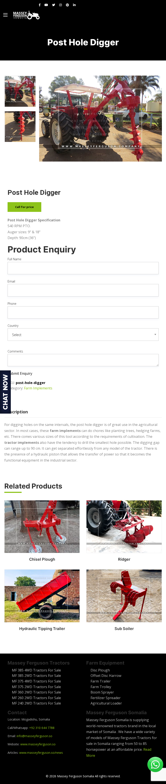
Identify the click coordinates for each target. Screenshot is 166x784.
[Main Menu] (5, 15)
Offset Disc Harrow (106, 675)
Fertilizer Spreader (106, 697)
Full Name (14, 259)
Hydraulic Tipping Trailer (42, 628)
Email (11, 281)
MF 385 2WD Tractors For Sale (36, 675)
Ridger (124, 559)
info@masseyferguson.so (34, 736)
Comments (15, 351)
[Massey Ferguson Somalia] (26, 15)
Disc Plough (100, 670)
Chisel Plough (42, 559)
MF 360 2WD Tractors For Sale (36, 692)
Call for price (24, 207)
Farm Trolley (101, 686)
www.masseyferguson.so (38, 744)
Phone (12, 304)
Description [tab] (16, 412)
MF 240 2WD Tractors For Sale (36, 703)
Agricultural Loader (106, 703)
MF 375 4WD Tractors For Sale (36, 681)
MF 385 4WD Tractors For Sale (36, 670)
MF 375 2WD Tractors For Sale (36, 686)
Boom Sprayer (102, 692)
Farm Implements (38, 388)
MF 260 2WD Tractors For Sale (36, 697)
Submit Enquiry (20, 373)
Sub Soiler (124, 628)
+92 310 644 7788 (41, 728)
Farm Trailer (101, 681)
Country (13, 326)
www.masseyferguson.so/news (41, 753)
